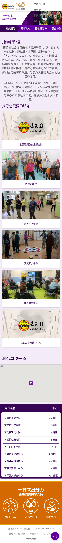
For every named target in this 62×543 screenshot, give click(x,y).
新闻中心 (38, 15)
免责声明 (34, 533)
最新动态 (25, 28)
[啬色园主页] (8, 5)
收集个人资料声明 (17, 533)
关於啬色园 (39, 4)
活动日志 (38, 21)
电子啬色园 (48, 533)
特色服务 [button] (39, 28)
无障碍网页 (31, 539)
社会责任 (38, 9)
